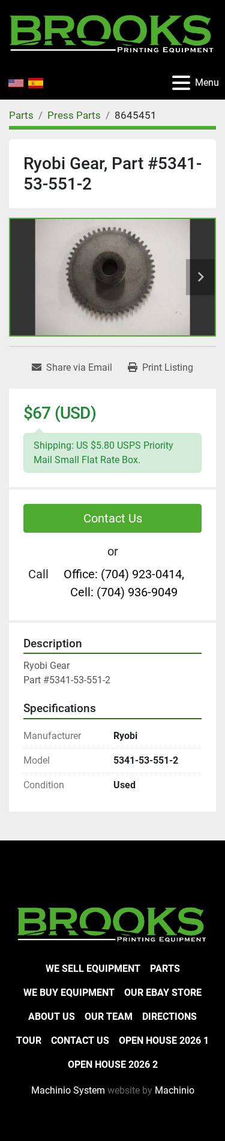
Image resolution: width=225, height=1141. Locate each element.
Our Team (109, 1016)
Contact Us (112, 518)
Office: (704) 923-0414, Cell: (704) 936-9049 (124, 583)
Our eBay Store (163, 992)
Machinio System (68, 1090)
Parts (165, 968)
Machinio (174, 1090)
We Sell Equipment (93, 968)
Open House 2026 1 (164, 1040)
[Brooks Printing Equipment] (112, 923)
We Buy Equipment (69, 992)
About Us (51, 1016)
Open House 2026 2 (113, 1064)
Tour (28, 1040)
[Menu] (181, 83)
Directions (169, 1016)
